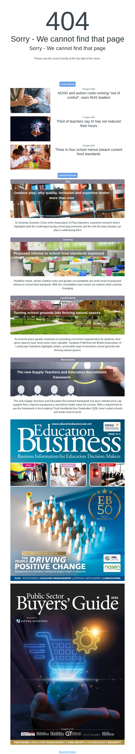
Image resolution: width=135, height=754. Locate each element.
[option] (67, 500)
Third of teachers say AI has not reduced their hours (89, 123)
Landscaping (68, 297)
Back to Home (67, 752)
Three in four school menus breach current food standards (88, 152)
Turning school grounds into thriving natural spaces (57, 313)
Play (68, 181)
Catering (68, 239)
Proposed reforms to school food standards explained (59, 253)
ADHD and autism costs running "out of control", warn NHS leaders (89, 95)
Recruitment (68, 359)
